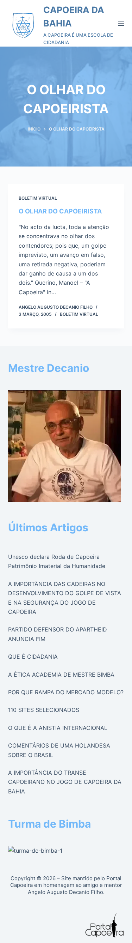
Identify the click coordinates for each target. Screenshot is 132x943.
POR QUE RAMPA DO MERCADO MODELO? (66, 692)
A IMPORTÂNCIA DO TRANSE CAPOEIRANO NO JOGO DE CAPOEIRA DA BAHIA (64, 782)
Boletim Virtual (38, 198)
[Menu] (121, 23)
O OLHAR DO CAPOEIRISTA (60, 211)
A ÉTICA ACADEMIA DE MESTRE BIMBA (61, 674)
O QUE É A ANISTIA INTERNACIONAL (57, 727)
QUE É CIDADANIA (33, 656)
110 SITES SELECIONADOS (43, 709)
